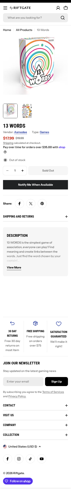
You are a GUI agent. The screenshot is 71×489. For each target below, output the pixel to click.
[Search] (62, 17)
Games (44, 132)
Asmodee (20, 132)
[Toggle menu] (5, 8)
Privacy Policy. (17, 396)
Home (7, 30)
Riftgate (18, 473)
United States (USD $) (22, 446)
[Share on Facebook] (19, 203)
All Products (24, 30)
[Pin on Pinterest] (42, 203)
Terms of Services (53, 392)
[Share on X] (30, 203)
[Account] (58, 8)
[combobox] (35, 17)
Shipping (8, 142)
